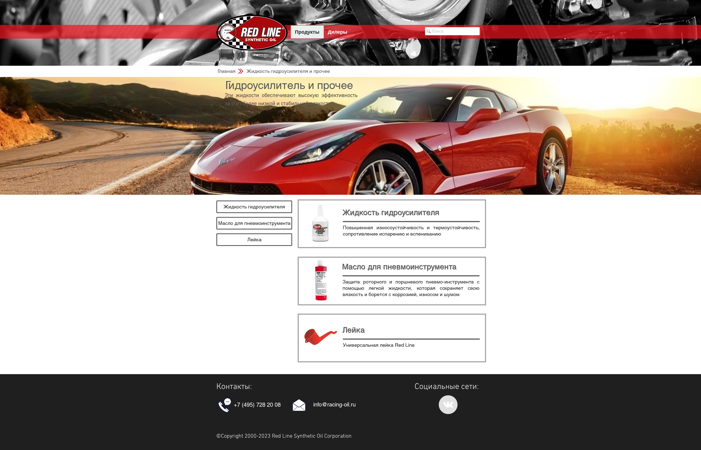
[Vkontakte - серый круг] (448, 404)
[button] (288, 71)
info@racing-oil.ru (334, 404)
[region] (392, 223)
